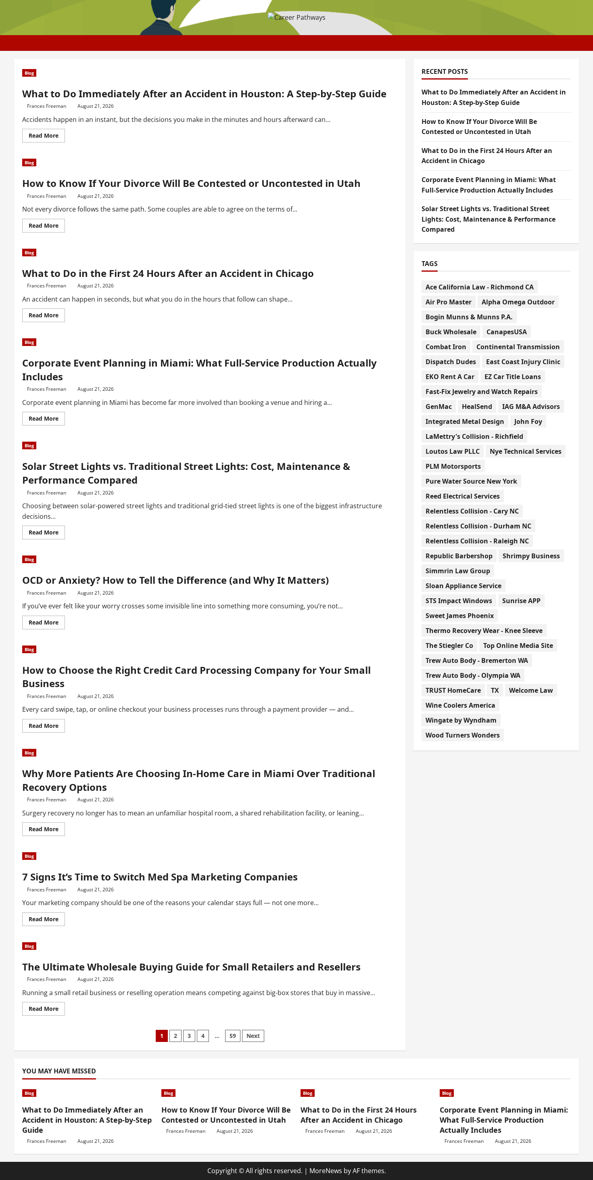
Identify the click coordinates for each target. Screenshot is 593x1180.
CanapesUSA (507, 331)
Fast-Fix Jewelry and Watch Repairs (482, 391)
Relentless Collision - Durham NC (478, 525)
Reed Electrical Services (463, 495)
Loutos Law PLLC (453, 450)
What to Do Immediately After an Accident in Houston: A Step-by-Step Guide (204, 93)
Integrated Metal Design (465, 421)
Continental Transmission (518, 346)
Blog (29, 73)
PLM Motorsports (453, 465)
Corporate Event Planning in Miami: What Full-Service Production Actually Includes (504, 1120)
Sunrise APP (521, 600)
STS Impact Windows (459, 600)
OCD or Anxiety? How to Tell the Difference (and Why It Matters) (175, 580)
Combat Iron (446, 346)
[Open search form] (576, 43)
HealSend (477, 406)
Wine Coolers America (460, 704)
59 (233, 1036)
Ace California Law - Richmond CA (480, 286)
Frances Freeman (46, 106)
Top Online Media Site (518, 645)
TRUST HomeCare (453, 689)
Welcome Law (531, 689)
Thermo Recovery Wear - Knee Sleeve (484, 630)
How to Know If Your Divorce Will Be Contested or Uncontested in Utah (191, 183)
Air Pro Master (449, 301)
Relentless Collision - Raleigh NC (477, 540)
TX (495, 689)
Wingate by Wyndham (461, 719)
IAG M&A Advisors (531, 406)
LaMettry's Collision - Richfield (474, 436)
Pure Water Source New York (471, 480)
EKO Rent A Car (450, 376)
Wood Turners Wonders (463, 734)
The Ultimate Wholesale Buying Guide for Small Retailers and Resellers (191, 966)
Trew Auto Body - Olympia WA (473, 675)
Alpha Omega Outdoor (518, 301)
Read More (47, 137)
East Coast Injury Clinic (523, 361)
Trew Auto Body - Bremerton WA (477, 660)
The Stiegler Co (449, 645)
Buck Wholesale (451, 331)
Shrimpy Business (531, 555)
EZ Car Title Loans (512, 376)
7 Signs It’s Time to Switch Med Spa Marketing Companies (160, 876)
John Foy (528, 421)
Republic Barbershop (459, 555)
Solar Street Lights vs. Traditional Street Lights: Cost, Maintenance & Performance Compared (488, 219)
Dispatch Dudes (451, 361)
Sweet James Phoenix (460, 615)
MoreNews (325, 1170)
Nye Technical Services (526, 450)
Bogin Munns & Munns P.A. (469, 316)
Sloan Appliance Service (463, 585)
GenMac (439, 406)
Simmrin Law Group (458, 570)
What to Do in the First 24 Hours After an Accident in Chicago (168, 273)
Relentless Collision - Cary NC (472, 510)
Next (253, 1036)
